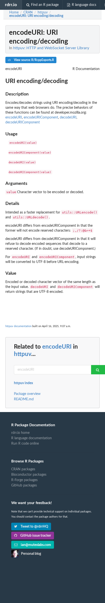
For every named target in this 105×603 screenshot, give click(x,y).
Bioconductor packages (28, 474)
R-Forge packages (24, 480)
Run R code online (25, 443)
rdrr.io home (20, 433)
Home (14, 12)
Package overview (27, 394)
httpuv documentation (18, 326)
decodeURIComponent (22, 122)
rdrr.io (11, 5)
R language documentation (31, 438)
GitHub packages (24, 485)
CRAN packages (23, 469)
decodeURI (68, 117)
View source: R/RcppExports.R (33, 60)
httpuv (22, 354)
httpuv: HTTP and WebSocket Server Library (51, 48)
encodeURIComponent (41, 117)
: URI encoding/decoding (36, 16)
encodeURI (13, 117)
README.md (24, 399)
